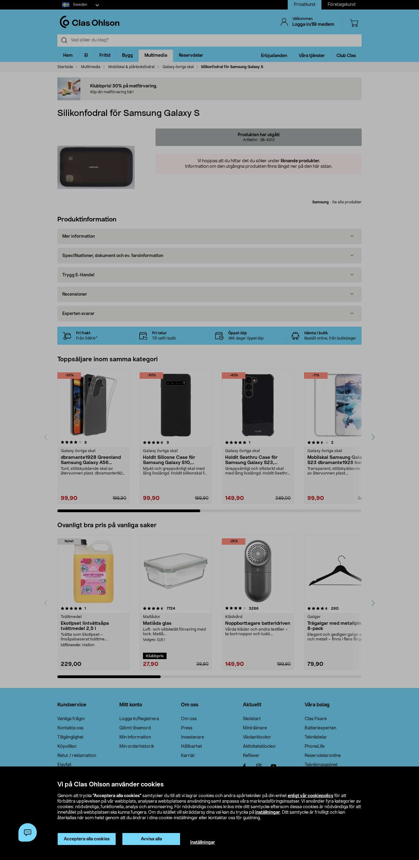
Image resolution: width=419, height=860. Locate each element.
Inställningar (202, 842)
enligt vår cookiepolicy (310, 796)
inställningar (267, 812)
